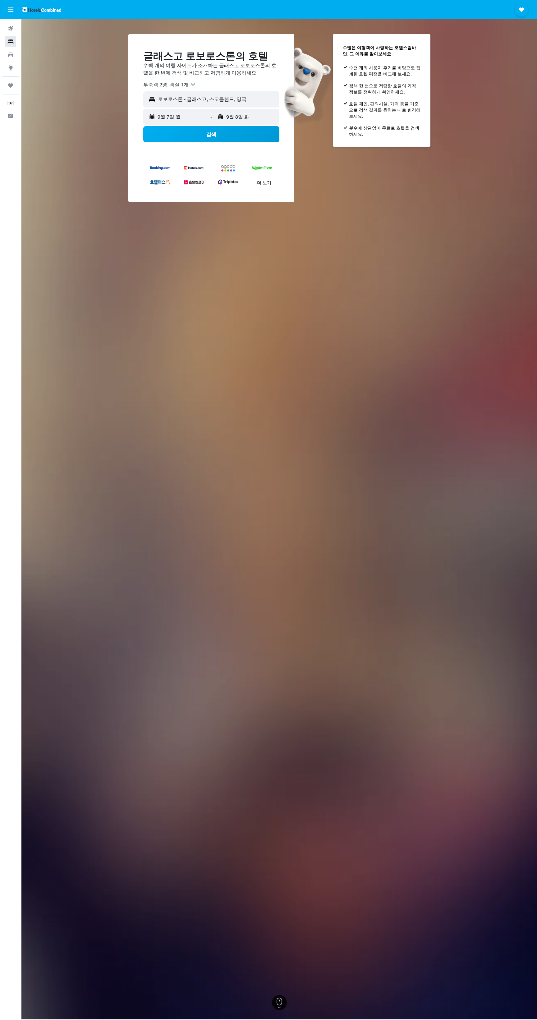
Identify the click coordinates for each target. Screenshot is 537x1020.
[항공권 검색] (10, 28)
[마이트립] (10, 85)
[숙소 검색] (10, 41)
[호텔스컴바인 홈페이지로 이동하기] (41, 9)
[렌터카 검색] (10, 54)
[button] (10, 9)
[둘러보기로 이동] (10, 68)
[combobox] (169, 84)
